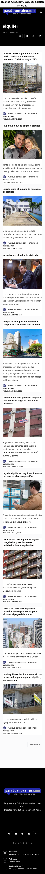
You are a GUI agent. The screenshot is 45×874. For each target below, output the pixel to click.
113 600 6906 (14, 862)
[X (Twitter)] (26, 36)
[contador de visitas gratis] (22, 842)
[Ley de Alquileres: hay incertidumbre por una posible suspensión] (22, 495)
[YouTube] (29, 833)
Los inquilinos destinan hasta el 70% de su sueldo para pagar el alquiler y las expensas (22, 677)
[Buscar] (41, 12)
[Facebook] (20, 36)
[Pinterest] (33, 36)
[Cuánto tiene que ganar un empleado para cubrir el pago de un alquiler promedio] (22, 422)
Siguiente (34, 744)
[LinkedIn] (40, 36)
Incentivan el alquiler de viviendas (21, 255)
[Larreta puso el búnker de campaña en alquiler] (22, 211)
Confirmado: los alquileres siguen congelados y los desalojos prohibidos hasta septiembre (21, 542)
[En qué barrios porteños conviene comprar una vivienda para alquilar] (22, 343)
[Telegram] (35, 833)
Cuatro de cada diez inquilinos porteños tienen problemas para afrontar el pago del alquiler (20, 611)
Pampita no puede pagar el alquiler (21, 126)
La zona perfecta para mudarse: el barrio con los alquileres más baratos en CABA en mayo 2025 (21, 56)
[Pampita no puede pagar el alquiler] (22, 144)
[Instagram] (22, 833)
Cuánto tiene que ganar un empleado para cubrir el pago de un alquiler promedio (22, 400)
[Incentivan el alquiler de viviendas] (22, 274)
